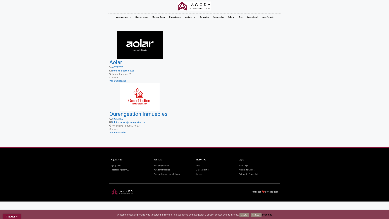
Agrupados (204, 17)
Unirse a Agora (158, 17)
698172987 (117, 119)
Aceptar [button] (244, 215)
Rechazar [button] (256, 215)
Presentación (175, 17)
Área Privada (268, 17)
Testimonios (218, 17)
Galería (231, 17)
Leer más (267, 214)
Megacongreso (122, 17)
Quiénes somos (141, 17)
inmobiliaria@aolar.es (123, 70)
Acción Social (252, 17)
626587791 (117, 67)
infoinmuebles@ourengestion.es (128, 122)
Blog (241, 17)
